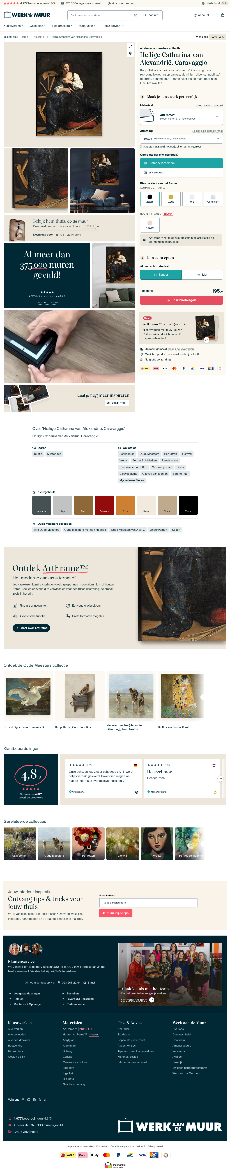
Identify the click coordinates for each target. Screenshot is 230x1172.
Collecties (36, 26)
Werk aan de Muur (189, 1023)
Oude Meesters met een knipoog (85, 530)
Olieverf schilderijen (155, 474)
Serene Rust (180, 474)
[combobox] (100, 15)
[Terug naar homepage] (27, 14)
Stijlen (176, 530)
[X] (40, 1100)
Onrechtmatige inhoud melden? (128, 1146)
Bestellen (73, 993)
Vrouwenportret (162, 467)
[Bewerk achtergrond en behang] (130, 53)
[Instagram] (23, 1100)
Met (204, 275)
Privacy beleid (155, 1146)
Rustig (38, 454)
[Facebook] (34, 1100)
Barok (180, 467)
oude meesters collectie (164, 48)
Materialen (86, 26)
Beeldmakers (61, 26)
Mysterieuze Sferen (131, 480)
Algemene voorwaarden (80, 1146)
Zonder (163, 275)
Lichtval (187, 454)
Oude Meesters (149, 454)
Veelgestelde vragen (27, 993)
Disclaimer (102, 1146)
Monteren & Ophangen (28, 1004)
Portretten (170, 454)
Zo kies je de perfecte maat (207, 130)
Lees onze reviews (47, 302)
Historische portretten (133, 467)
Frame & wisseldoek (162, 163)
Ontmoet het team (134, 1000)
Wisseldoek (156, 172)
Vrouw (123, 460)
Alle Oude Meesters (46, 530)
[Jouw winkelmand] (222, 15)
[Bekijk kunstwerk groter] (130, 46)
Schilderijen (127, 454)
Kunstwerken (12, 26)
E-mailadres (107, 895)
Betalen (19, 999)
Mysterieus (54, 454)
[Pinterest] (29, 1100)
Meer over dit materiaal (209, 105)
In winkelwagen (184, 300)
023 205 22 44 (71, 982)
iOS (62, 234)
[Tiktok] (46, 1100)
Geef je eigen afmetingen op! (172, 146)
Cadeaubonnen (76, 1004)
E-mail (92, 982)
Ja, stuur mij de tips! (116, 913)
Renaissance (170, 460)
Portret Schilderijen (144, 460)
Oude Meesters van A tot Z (128, 530)
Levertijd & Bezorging (80, 999)
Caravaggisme (128, 474)
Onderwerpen (158, 530)
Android (76, 234)
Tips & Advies (111, 26)
